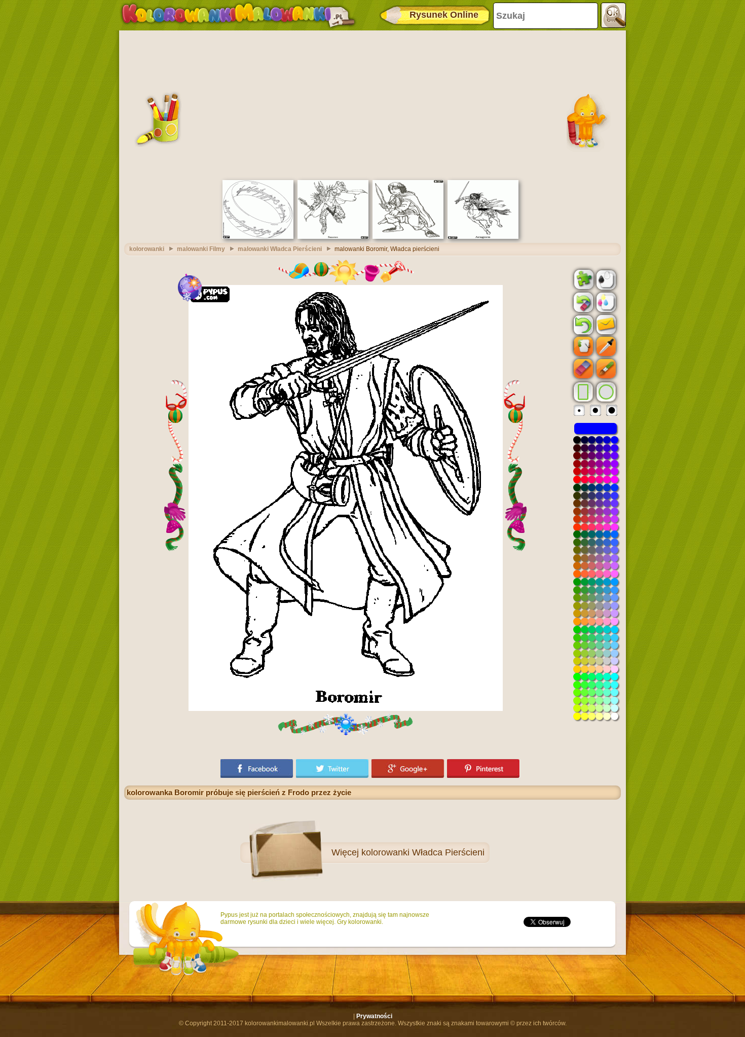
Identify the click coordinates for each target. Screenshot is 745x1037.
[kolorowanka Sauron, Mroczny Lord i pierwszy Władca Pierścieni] (332, 236)
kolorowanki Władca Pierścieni (423, 852)
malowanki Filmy (201, 249)
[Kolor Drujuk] (605, 301)
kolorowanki (146, 249)
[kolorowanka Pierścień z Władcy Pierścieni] (257, 236)
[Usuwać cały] (582, 302)
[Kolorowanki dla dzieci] (238, 15)
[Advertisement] (372, 104)
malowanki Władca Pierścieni (280, 249)
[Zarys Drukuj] (605, 279)
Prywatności (374, 1016)
